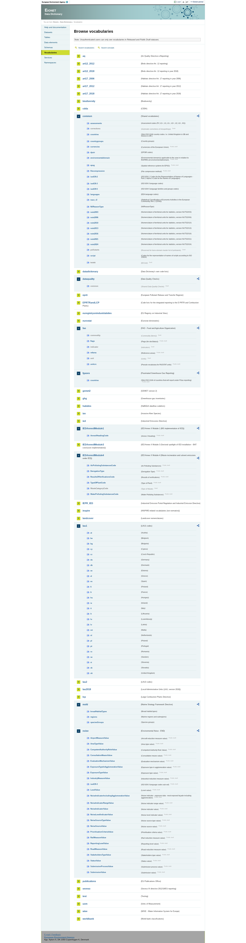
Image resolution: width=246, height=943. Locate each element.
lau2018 (87, 689)
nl (91, 635)
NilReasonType (96, 207)
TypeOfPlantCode (98, 483)
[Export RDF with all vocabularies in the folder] (198, 116)
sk (91, 668)
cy (91, 549)
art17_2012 (88, 86)
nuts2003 (94, 212)
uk (91, 673)
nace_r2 (93, 200)
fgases (86, 373)
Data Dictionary (66, 22)
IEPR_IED (88, 503)
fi (91, 587)
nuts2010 (94, 223)
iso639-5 (94, 189)
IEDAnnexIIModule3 (93, 444)
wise (85, 911)
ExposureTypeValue (99, 773)
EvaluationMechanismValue (102, 761)
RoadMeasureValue (98, 849)
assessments (96, 123)
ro (91, 652)
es (91, 581)
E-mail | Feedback (52, 934)
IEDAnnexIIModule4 (93, 455)
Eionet (55, 22)
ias (84, 413)
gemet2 (87, 391)
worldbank (88, 919)
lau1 (85, 526)
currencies (95, 147)
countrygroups (96, 141)
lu (91, 619)
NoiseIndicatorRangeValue (102, 803)
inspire (86, 510)
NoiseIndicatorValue (99, 809)
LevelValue (95, 790)
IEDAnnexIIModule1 (93, 428)
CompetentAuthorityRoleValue (103, 750)
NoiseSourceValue (98, 826)
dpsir (92, 152)
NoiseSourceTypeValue (100, 820)
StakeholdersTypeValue (100, 855)
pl (91, 641)
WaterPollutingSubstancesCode (104, 494)
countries (94, 134)
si (91, 662)
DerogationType (97, 471)
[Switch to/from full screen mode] (187, 2)
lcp (84, 697)
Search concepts (107, 48)
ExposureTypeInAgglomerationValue (106, 767)
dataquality (89, 279)
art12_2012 (88, 63)
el (91, 576)
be (91, 538)
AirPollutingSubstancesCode (103, 465)
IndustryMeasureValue (100, 778)
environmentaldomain (100, 158)
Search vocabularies (86, 48)
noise (86, 731)
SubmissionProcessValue (101, 866)
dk (91, 565)
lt (91, 614)
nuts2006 (94, 217)
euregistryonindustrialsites (97, 313)
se (91, 657)
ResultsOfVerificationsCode (102, 477)
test (85, 896)
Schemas (48, 47)
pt (91, 646)
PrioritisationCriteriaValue (101, 832)
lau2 (85, 682)
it (91, 608)
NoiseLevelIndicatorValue (101, 814)
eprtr (85, 295)
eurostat (87, 321)
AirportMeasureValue (99, 738)
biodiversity (89, 101)
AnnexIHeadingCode (99, 436)
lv (91, 625)
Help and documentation (55, 27)
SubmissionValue (98, 872)
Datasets (48, 32)
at (91, 533)
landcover (88, 518)
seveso (86, 888)
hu (91, 598)
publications (89, 881)
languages (95, 194)
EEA (56, 2)
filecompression (97, 171)
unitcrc (93, 364)
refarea (93, 353)
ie (91, 603)
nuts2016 (94, 234)
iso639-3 (94, 183)
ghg (85, 398)
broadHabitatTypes (98, 711)
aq (84, 56)
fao (84, 328)
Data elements (50, 42)
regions (93, 717)
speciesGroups (97, 722)
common (87, 116)
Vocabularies (50, 52)
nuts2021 (94, 239)
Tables (47, 37)
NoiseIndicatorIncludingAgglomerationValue (110, 796)
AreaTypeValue (96, 744)
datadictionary (90, 271)
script (92, 256)
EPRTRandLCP (91, 302)
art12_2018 (88, 71)
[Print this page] (183, 2)
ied (84, 421)
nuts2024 (94, 244)
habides (87, 406)
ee (91, 571)
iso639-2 (94, 177)
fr (91, 592)
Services (48, 57)
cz (91, 554)
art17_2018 (88, 93)
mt (91, 630)
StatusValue (95, 861)
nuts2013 (94, 228)
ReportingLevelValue (99, 843)
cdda (85, 108)
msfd (85, 704)
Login (179, 2)
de (91, 560)
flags (92, 341)
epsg (92, 165)
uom (85, 904)
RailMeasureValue (98, 837)
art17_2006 (88, 78)
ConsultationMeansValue (101, 755)
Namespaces (50, 62)
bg (91, 544)
